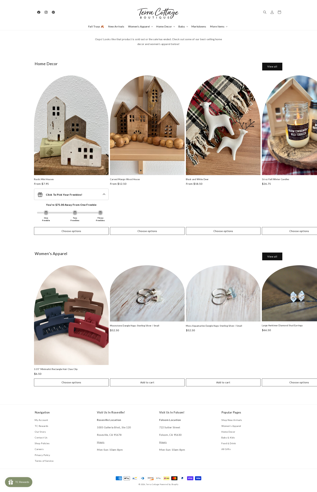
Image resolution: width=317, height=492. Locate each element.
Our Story (40, 431)
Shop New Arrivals (231, 420)
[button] (140, 26)
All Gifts (226, 449)
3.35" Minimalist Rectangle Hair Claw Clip (56, 369)
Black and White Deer (197, 179)
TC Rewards (41, 426)
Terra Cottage (152, 484)
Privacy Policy (42, 455)
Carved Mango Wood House (125, 179)
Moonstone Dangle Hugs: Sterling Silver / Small (134, 325)
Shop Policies (42, 443)
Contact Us (41, 437)
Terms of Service (44, 460)
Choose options (71, 231)
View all (272, 66)
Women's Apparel (231, 426)
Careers (39, 449)
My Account (41, 420)
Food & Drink (228, 443)
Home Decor (228, 431)
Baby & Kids (228, 437)
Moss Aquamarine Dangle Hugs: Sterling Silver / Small (214, 325)
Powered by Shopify (169, 484)
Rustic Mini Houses (44, 179)
